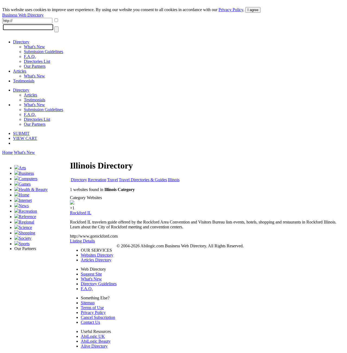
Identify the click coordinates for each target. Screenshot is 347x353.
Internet (25, 200)
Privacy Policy (231, 9)
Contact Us (90, 322)
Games (25, 184)
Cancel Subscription (98, 317)
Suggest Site (91, 274)
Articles (19, 71)
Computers (28, 178)
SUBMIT (21, 133)
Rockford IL (80, 212)
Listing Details (82, 241)
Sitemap (88, 302)
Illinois (173, 179)
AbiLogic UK (93, 336)
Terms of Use (92, 307)
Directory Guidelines (99, 283)
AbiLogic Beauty (96, 341)
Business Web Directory (23, 15)
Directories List (37, 61)
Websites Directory (97, 255)
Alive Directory (94, 346)
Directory (21, 42)
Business (26, 173)
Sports (24, 243)
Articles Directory (96, 260)
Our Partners (35, 66)
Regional (26, 222)
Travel (112, 179)
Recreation (28, 211)
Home (7, 152)
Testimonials (23, 81)
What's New (34, 46)
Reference (27, 216)
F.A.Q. (30, 56)
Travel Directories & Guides (143, 179)
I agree (253, 10)
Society (25, 238)
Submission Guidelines (43, 51)
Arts (22, 168)
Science (25, 227)
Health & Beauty (33, 189)
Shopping (27, 233)
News (24, 205)
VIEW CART (25, 138)
